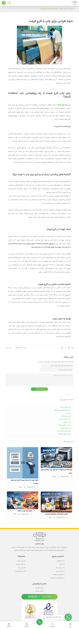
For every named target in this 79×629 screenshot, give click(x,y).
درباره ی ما (59, 568)
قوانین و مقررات (57, 575)
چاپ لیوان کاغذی (65, 407)
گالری (61, 564)
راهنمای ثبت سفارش (56, 578)
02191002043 (39, 591)
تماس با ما (59, 571)
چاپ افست (20, 561)
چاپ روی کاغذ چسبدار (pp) (62, 410)
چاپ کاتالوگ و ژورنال (64, 434)
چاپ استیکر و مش (64, 419)
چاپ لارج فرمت (62, 105)
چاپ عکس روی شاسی (63, 431)
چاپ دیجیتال (19, 564)
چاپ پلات (20, 568)
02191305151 (39, 588)
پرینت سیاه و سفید (64, 425)
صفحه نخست (69, 9)
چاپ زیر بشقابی (65, 416)
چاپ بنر (33, 76)
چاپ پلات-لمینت (65, 428)
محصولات (60, 561)
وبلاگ (61, 9)
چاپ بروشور (66, 422)
